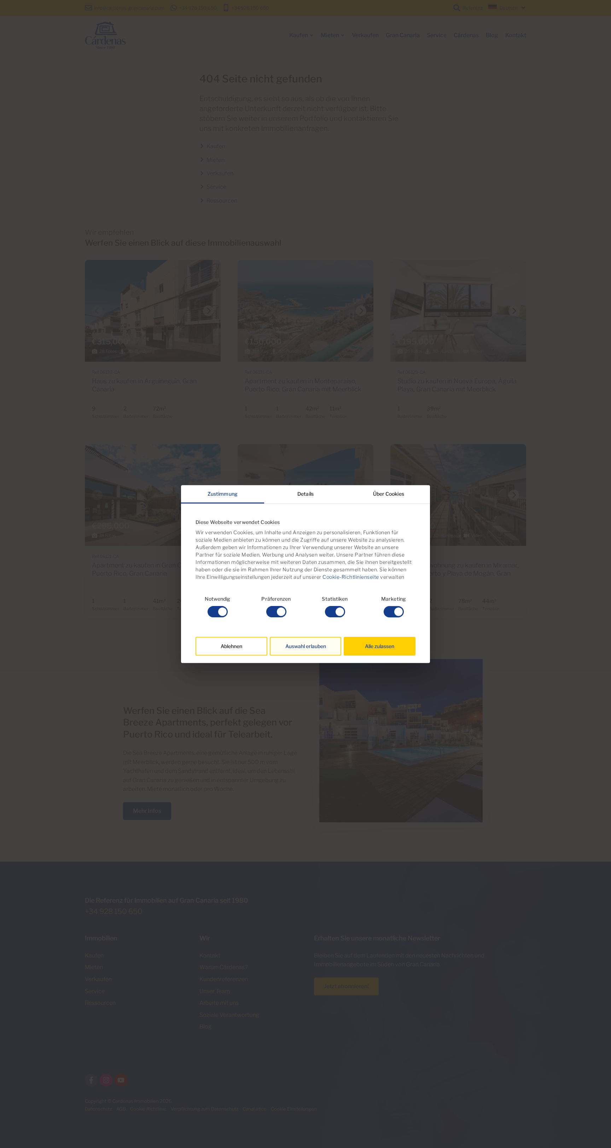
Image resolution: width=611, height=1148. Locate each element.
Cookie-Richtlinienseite (350, 577)
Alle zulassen (379, 646)
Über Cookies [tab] (388, 494)
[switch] (276, 611)
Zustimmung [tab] (223, 494)
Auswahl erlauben (305, 646)
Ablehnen (231, 646)
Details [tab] (305, 494)
